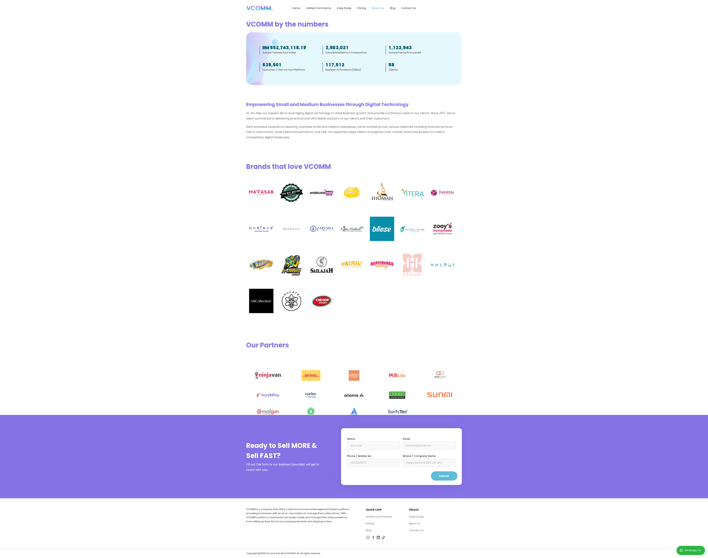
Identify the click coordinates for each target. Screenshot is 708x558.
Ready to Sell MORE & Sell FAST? (281, 450)
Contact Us (408, 8)
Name (351, 439)
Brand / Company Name (419, 456)
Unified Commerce (318, 8)
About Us (378, 8)
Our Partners (267, 345)
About (414, 509)
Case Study (344, 8)
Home (296, 8)
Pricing (361, 8)
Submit (444, 476)
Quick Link (374, 509)
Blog (392, 8)
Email (406, 439)
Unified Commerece (379, 517)
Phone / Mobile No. (359, 456)
